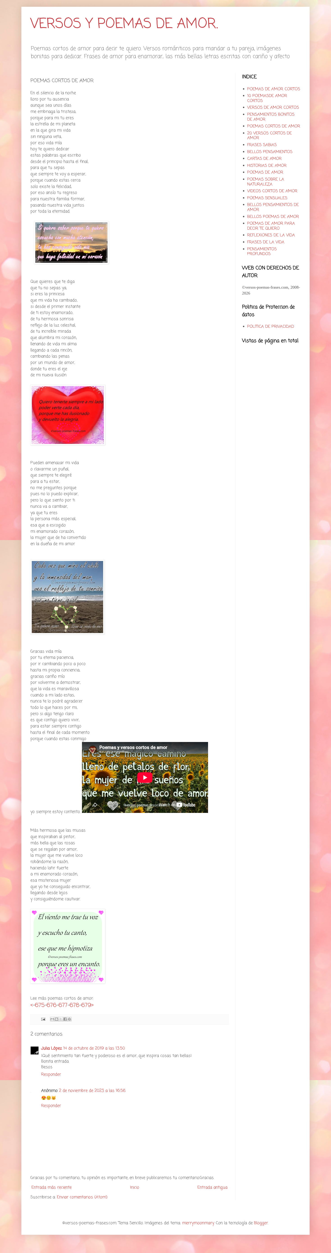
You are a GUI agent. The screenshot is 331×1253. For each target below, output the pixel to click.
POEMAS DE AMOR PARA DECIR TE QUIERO (271, 226)
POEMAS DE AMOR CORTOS (273, 89)
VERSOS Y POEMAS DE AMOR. (124, 24)
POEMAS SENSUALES (267, 198)
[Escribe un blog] (56, 1019)
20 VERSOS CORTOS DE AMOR (269, 135)
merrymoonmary (198, 1223)
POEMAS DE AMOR (265, 172)
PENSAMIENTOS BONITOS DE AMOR (271, 117)
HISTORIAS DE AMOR (267, 166)
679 (86, 1005)
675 (40, 1005)
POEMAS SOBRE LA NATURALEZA (265, 182)
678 (74, 1005)
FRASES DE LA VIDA (265, 242)
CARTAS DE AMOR (264, 159)
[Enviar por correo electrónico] (52, 1019)
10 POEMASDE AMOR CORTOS (267, 98)
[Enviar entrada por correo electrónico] (42, 1019)
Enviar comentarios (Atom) (82, 1197)
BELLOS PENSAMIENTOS (269, 152)
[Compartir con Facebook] (65, 1019)
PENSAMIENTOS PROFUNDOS (262, 251)
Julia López (51, 1048)
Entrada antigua (212, 1187)
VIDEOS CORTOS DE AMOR (272, 191)
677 (63, 1005)
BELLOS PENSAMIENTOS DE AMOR (273, 207)
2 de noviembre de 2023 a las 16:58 (92, 1091)
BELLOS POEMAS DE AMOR (273, 217)
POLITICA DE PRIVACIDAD (270, 326)
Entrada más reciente (52, 1187)
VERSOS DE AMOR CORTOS (273, 107)
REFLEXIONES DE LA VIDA (271, 235)
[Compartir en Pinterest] (69, 1019)
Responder (51, 1074)
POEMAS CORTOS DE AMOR (273, 126)
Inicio (134, 1187)
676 (52, 1005)
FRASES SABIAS (262, 145)
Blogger (261, 1223)
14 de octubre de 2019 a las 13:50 (94, 1048)
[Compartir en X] (61, 1019)
